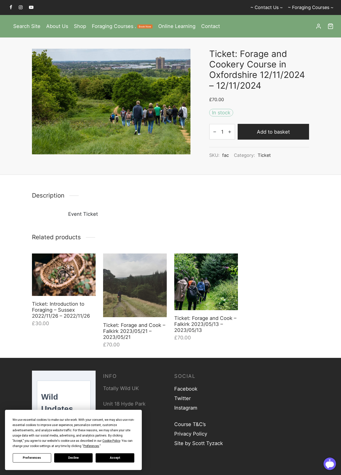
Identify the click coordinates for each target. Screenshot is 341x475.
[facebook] (10, 7)
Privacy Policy (190, 434)
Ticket (264, 155)
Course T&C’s (190, 424)
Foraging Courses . (121, 26)
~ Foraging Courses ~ (311, 7)
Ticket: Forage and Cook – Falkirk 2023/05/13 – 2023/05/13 (205, 324)
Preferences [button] (91, 446)
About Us (57, 26)
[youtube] (31, 7)
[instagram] (20, 7)
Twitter (182, 398)
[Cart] (331, 26)
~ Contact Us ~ (266, 7)
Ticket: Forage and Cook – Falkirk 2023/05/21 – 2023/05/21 (134, 331)
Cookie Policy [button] (111, 441)
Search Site (26, 26)
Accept (115, 458)
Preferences (32, 458)
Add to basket (273, 132)
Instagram (185, 408)
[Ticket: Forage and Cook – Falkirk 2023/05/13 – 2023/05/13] (206, 281)
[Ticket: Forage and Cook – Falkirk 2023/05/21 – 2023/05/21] (135, 285)
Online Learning (176, 26)
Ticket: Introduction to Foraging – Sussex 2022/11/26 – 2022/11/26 (61, 310)
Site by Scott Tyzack (198, 443)
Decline (73, 458)
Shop (80, 26)
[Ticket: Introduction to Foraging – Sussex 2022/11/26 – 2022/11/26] (64, 274)
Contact (210, 26)
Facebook (185, 389)
